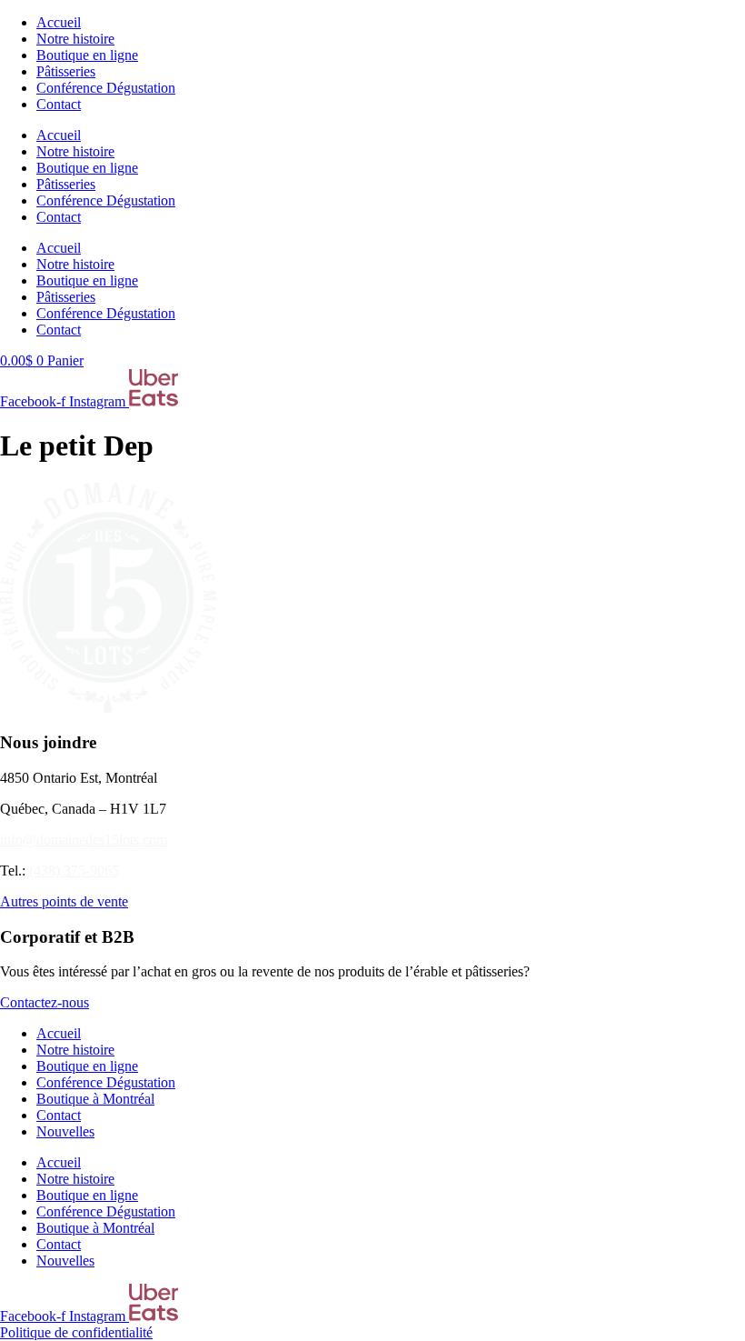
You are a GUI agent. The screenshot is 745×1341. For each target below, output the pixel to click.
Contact (58, 104)
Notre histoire (75, 38)
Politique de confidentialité (76, 1332)
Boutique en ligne (87, 55)
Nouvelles (65, 1131)
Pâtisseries (65, 71)
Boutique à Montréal (95, 1098)
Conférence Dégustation (105, 87)
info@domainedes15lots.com (83, 839)
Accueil (58, 22)
